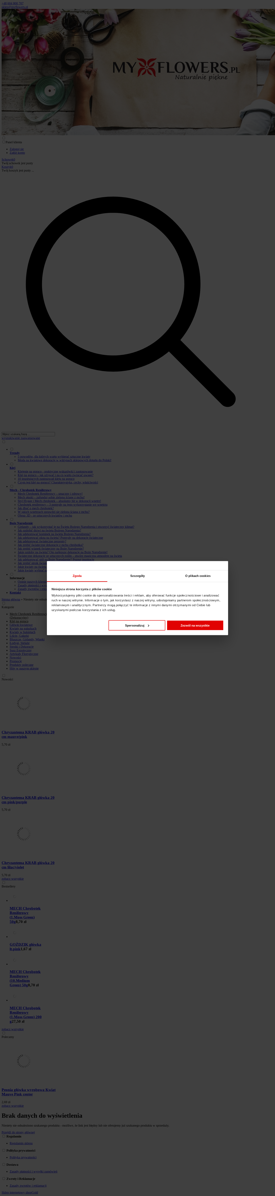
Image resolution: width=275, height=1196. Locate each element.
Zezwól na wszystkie (195, 625)
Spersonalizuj (134, 625)
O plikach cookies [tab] (198, 575)
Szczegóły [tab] (137, 575)
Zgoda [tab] (77, 575)
